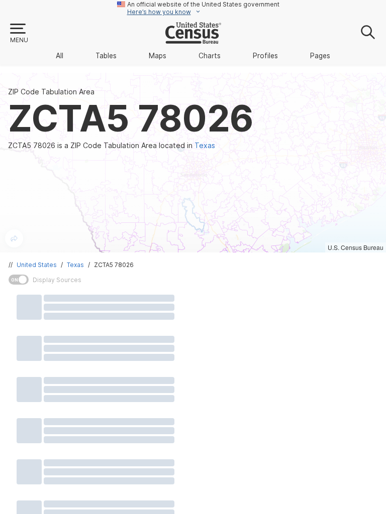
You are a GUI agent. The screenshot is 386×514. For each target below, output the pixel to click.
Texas (75, 265)
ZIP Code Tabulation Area (51, 92)
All (59, 56)
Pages (320, 56)
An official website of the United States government (203, 4)
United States (37, 265)
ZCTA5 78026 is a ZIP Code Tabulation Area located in (111, 146)
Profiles (265, 56)
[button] (18, 34)
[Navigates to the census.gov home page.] (193, 40)
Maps (157, 56)
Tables (106, 56)
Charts (210, 56)
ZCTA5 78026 (114, 265)
